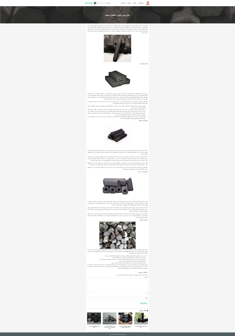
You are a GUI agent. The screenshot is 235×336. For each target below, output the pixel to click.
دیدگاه (146, 277)
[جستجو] (95, 3)
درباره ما (129, 3)
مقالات (134, 3)
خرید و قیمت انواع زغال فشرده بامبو (141, 326)
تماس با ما (123, 3)
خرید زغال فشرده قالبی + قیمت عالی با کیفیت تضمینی (125, 326)
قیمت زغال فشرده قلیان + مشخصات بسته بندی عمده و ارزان (109, 327)
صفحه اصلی (140, 3)
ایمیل (147, 297)
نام (147, 292)
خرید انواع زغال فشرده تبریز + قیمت (94, 326)
